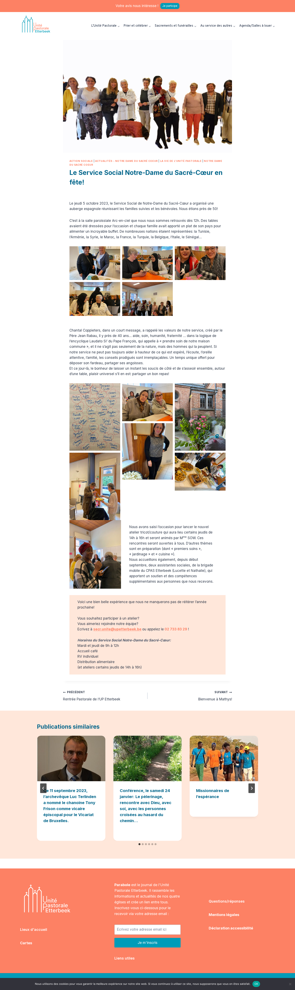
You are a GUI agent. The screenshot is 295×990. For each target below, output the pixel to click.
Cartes (26, 943)
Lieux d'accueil (33, 929)
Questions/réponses (227, 901)
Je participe (169, 5)
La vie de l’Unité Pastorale (181, 160)
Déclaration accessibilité (231, 928)
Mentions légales (224, 915)
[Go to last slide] (43, 788)
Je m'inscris (147, 942)
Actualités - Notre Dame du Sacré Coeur (126, 160)
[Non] (290, 984)
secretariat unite (84, 192)
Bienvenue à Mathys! (215, 696)
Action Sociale (81, 160)
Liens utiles (124, 958)
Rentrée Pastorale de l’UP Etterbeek (91, 696)
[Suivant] (251, 788)
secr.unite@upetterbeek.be (117, 629)
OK (256, 983)
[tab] (139, 844)
